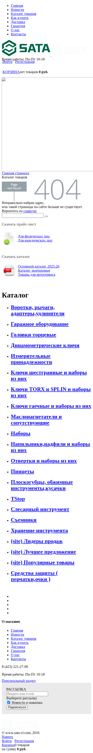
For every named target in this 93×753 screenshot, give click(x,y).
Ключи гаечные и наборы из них (51, 406)
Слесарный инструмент (40, 509)
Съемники (24, 520)
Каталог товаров (23, 638)
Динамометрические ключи (45, 345)
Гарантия (18, 651)
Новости (17, 634)
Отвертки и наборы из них (44, 461)
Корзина (8, 745)
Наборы (20, 433)
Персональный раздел (19, 681)
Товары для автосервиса (36, 274)
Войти (7, 62)
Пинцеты (22, 471)
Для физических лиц (34, 236)
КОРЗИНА (11, 72)
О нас (15, 655)
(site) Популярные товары (42, 562)
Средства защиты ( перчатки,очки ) (34, 576)
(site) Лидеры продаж (37, 541)
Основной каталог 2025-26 (38, 266)
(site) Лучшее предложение (43, 552)
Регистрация (25, 62)
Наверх (7, 737)
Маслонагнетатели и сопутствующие (36, 420)
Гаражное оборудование (40, 324)
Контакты (18, 659)
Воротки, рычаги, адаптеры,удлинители (38, 310)
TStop (18, 499)
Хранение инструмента (39, 530)
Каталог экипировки (34, 270)
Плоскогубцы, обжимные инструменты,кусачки (42, 485)
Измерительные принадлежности (31, 359)
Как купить (19, 643)
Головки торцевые (33, 335)
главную (30, 211)
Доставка (18, 647)
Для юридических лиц (35, 240)
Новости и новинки (27, 703)
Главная (17, 630)
